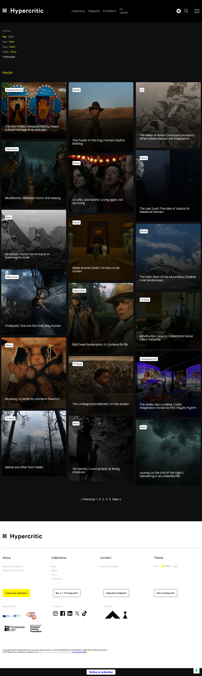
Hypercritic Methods (13, 566)
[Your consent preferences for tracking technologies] (196, 670)
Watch (54, 570)
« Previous (88, 499)
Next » (116, 499)
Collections (78, 11)
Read (53, 566)
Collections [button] (58, 558)
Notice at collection (101, 672)
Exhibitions (109, 11)
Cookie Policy (66, 652)
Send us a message (109, 566)
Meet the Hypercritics (13, 570)
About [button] (7, 558)
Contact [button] (105, 558)
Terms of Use (44, 652)
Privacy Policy (55, 652)
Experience (56, 578)
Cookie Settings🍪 (79, 652)
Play (53, 574)
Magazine (94, 11)
